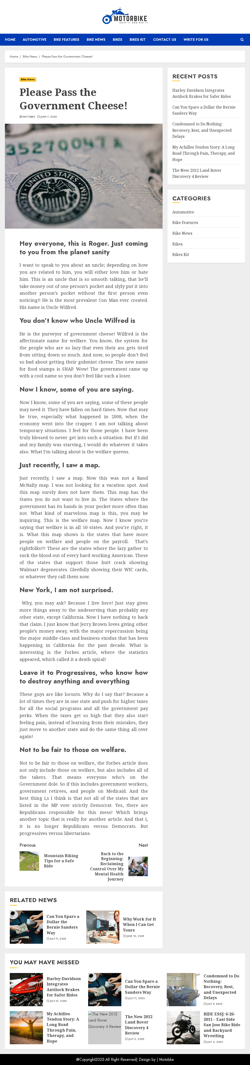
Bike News (96, 39)
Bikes (117, 39)
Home (10, 39)
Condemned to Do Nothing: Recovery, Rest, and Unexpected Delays (202, 130)
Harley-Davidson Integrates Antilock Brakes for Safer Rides (64, 987)
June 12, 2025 (135, 936)
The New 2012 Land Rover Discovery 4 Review (138, 1025)
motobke (29, 117)
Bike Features (66, 39)
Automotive (34, 39)
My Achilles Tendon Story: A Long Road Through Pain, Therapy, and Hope (203, 153)
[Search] (242, 39)
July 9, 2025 (214, 1004)
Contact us (164, 39)
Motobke (166, 1059)
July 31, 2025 (58, 1001)
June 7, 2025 (49, 117)
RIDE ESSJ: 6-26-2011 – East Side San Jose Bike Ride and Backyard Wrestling (222, 1025)
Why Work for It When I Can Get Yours (139, 924)
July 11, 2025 (58, 939)
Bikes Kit (138, 39)
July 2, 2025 (136, 1039)
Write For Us (196, 39)
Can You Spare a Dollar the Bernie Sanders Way (63, 924)
